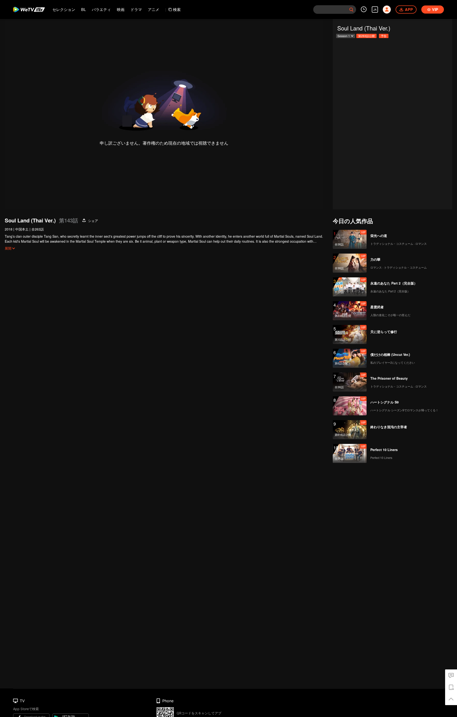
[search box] (351, 9)
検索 (177, 9)
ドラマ (136, 9)
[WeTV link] (29, 9)
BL (83, 9)
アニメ (153, 9)
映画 (120, 9)
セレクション (63, 9)
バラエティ (101, 9)
